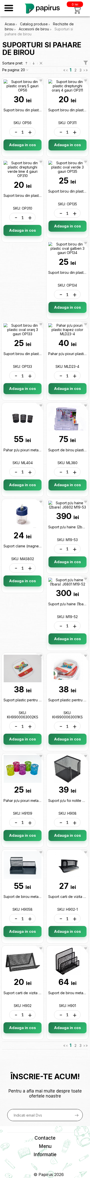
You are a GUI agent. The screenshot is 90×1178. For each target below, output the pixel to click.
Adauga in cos (22, 144)
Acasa (10, 24)
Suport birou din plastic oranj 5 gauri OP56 (38, 110)
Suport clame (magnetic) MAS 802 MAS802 (39, 546)
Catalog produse (34, 24)
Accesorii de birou (34, 29)
